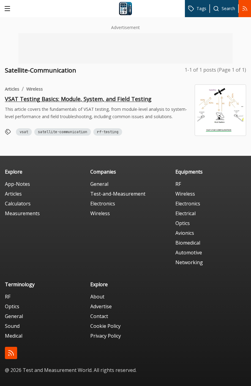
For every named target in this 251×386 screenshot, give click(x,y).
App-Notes (17, 184)
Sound (12, 326)
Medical (13, 335)
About (97, 296)
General (99, 184)
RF (178, 184)
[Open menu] (7, 8)
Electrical (185, 213)
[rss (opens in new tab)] (11, 353)
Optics (182, 223)
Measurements (22, 213)
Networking (189, 262)
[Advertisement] (125, 48)
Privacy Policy (105, 335)
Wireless (34, 89)
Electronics (102, 203)
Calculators (18, 203)
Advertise (101, 306)
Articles (12, 89)
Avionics (184, 233)
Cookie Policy (105, 326)
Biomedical (187, 242)
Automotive (188, 252)
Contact (99, 316)
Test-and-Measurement (117, 193)
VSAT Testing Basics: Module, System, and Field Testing (78, 99)
